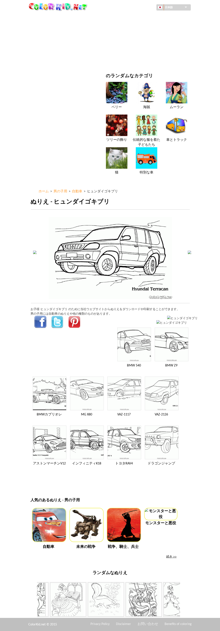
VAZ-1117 (124, 414)
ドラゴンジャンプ (161, 463)
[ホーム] (58, 6)
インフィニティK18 (86, 463)
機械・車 (46, 17)
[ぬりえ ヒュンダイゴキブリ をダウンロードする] (171, 322)
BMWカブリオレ (49, 414)
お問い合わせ (148, 624)
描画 (43, 34)
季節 (43, 43)
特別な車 (146, 172)
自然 (127, 61)
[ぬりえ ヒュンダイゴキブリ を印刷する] (182, 318)
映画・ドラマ (49, 61)
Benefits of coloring (178, 624)
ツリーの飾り (116, 140)
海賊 (146, 107)
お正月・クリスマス (137, 52)
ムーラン (176, 107)
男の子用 (130, 43)
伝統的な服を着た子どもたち (146, 142)
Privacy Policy (100, 624)
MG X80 (86, 414)
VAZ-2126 (161, 414)
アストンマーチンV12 (49, 463)
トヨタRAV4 (124, 463)
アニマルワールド (136, 26)
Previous (34, 600)
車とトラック (176, 140)
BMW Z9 (171, 365)
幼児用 (44, 52)
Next (183, 600)
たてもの (46, 26)
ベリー (117, 107)
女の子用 (130, 34)
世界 (127, 17)
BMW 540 (134, 365)
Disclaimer (123, 624)
